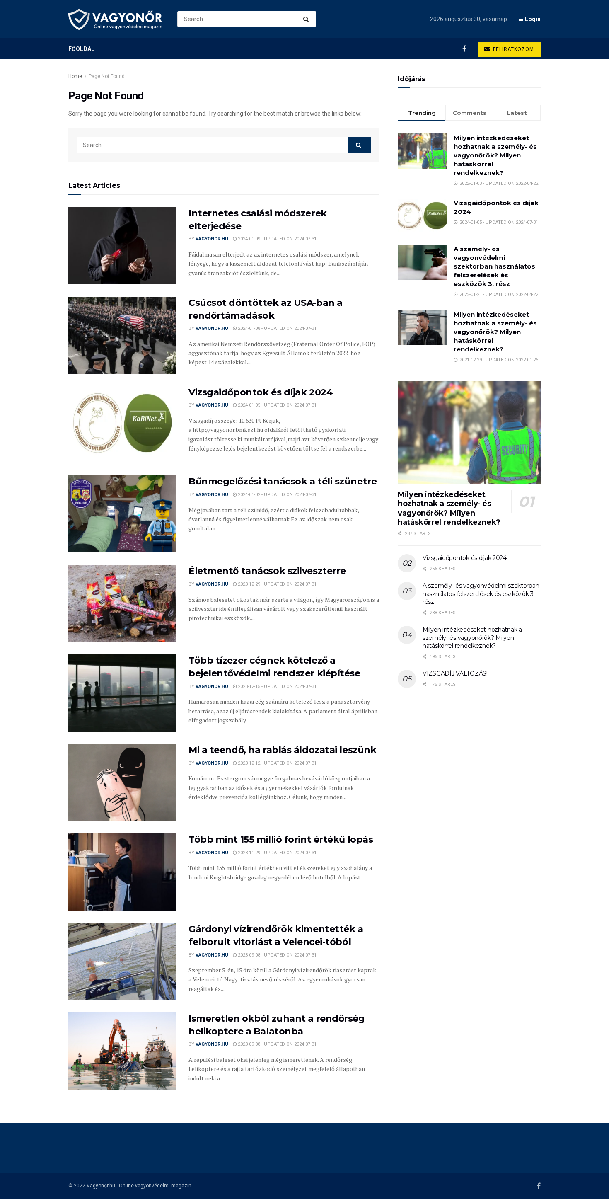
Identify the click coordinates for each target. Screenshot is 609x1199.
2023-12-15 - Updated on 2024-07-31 (277, 686)
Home (75, 76)
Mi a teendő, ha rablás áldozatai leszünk (282, 750)
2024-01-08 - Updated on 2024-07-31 (277, 328)
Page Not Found (107, 76)
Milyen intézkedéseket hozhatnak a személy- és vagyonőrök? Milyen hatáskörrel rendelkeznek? (495, 155)
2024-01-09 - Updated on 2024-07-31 (277, 239)
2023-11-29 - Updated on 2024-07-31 (277, 852)
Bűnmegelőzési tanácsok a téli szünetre (282, 481)
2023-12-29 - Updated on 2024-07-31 (277, 584)
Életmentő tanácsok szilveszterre (267, 570)
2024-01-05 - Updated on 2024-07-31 (277, 405)
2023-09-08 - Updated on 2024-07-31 (277, 955)
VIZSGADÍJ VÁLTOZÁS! (455, 673)
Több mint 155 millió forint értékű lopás (280, 839)
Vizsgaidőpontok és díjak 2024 (260, 392)
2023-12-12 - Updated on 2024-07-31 (277, 763)
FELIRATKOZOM (512, 49)
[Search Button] (307, 19)
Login (532, 19)
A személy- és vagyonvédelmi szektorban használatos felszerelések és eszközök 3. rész (494, 266)
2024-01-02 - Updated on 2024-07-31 (277, 494)
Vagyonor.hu (212, 239)
